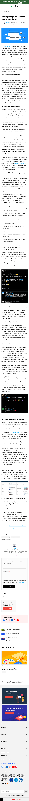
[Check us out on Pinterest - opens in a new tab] (16, 767)
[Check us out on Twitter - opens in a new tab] (5, 767)
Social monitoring (6, 46)
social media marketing (6, 537)
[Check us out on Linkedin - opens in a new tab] (7, 767)
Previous (25, 647)
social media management (15, 537)
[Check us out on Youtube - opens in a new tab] (13, 767)
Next (27, 647)
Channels (7, 11)
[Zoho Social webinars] (14, 713)
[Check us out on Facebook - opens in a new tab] (2, 767)
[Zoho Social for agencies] (14, 696)
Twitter (7, 620)
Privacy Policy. (21, 582)
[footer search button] (26, 791)
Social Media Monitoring (6, 539)
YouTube (18, 620)
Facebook (4, 620)
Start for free (7, 608)
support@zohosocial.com (9, 763)
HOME (2, 11)
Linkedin (12, 620)
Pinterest (15, 620)
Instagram (9, 620)
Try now (20, 2)
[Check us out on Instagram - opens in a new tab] (10, 767)
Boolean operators (19, 163)
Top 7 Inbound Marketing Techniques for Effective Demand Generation (13, 639)
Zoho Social (16, 432)
